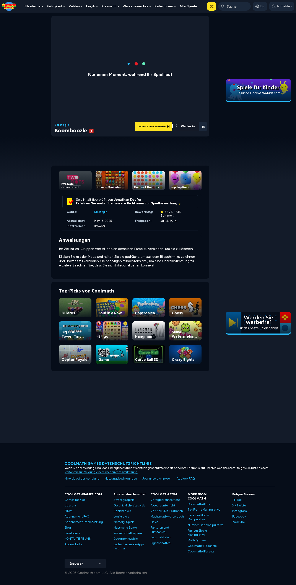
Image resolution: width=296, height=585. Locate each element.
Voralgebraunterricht (165, 500)
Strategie (32, 6)
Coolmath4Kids (199, 504)
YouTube (238, 522)
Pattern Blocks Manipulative (198, 533)
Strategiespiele (124, 500)
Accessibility (73, 544)
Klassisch (108, 6)
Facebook (239, 516)
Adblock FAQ (186, 478)
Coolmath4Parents (201, 551)
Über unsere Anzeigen (156, 478)
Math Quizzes (197, 540)
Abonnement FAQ (77, 516)
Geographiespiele (126, 539)
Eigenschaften (161, 543)
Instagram (239, 511)
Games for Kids (75, 500)
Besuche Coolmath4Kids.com (258, 93)
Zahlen (74, 6)
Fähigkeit (54, 6)
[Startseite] (9, 6)
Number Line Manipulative (205, 525)
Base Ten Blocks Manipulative (199, 517)
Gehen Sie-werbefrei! (152, 126)
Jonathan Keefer (127, 200)
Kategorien (164, 6)
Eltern (69, 511)
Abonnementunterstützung (84, 522)
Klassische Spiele (125, 527)
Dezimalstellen (161, 537)
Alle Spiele (188, 6)
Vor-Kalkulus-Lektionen (167, 511)
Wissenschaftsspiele (128, 533)
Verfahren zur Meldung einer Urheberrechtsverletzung (101, 472)
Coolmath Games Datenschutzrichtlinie (108, 463)
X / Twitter (239, 505)
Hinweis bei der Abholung (82, 478)
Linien (154, 522)
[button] (211, 6)
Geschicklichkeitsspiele (129, 505)
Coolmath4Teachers (202, 546)
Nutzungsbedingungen (121, 478)
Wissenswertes (135, 6)
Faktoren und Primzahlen (160, 530)
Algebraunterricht (163, 505)
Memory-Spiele (124, 522)
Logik (90, 6)
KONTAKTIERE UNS (78, 539)
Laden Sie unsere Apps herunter (129, 546)
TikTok (237, 500)
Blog (68, 527)
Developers (72, 533)
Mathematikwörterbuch (167, 516)
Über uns (71, 505)
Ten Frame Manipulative (204, 509)
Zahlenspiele (122, 511)
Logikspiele (121, 516)
